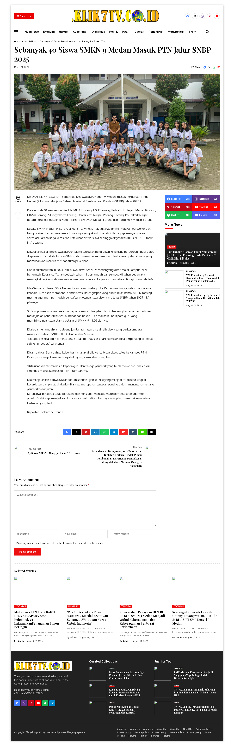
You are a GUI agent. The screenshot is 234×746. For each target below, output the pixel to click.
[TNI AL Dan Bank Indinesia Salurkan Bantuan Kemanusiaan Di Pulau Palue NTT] (162, 691)
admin (173, 263)
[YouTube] (217, 16)
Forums (209, 732)
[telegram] (52, 703)
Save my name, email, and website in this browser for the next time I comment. (60, 543)
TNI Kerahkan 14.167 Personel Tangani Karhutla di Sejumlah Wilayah (203, 298)
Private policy (203, 729)
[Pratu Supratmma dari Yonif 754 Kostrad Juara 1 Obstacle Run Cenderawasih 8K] (97, 674)
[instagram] (202, 16)
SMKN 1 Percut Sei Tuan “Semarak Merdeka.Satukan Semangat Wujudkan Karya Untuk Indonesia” (87, 617)
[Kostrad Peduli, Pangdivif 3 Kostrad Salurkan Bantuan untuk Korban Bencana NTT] (97, 691)
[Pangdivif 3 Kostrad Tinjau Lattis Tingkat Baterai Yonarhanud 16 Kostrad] (97, 708)
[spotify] (45, 703)
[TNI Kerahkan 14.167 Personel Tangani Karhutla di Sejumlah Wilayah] (174, 298)
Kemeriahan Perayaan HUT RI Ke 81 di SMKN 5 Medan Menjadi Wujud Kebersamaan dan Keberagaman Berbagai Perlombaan (142, 619)
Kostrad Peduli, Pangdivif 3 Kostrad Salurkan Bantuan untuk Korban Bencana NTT (124, 692)
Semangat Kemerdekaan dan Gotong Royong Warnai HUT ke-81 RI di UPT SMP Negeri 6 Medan (195, 617)
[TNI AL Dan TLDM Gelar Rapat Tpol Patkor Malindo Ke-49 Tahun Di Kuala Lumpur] (162, 708)
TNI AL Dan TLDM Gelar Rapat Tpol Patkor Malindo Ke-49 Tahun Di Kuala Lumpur (195, 709)
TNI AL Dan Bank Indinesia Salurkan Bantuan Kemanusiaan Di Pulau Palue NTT (195, 692)
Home (17, 41)
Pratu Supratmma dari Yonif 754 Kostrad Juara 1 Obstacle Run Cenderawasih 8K (126, 675)
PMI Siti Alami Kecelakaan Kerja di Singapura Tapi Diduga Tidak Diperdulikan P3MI (193, 675)
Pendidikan (30, 41)
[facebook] (187, 16)
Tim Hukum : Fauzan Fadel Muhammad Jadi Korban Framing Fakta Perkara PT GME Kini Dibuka (192, 255)
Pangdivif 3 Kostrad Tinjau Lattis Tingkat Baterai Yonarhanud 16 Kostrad (124, 709)
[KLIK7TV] (43, 666)
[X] (195, 16)
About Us (121, 729)
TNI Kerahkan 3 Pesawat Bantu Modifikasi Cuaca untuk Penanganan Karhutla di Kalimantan (203, 279)
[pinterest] (209, 16)
